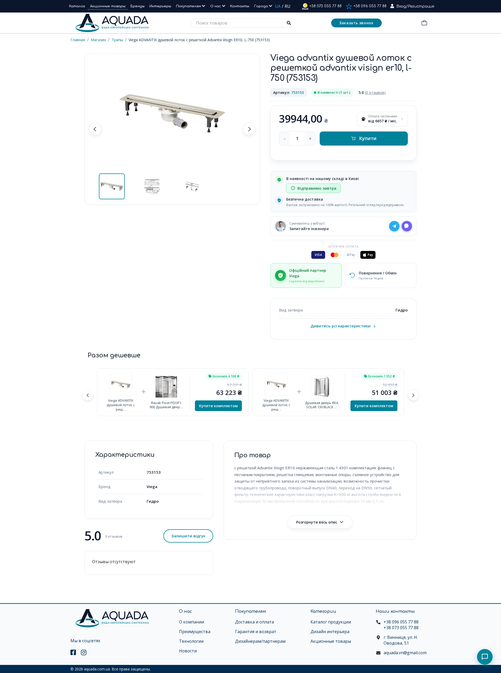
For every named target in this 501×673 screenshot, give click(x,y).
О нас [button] (216, 6)
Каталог (77, 6)
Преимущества (194, 631)
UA (278, 6)
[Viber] (407, 226)
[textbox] (242, 23)
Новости (188, 651)
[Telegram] (394, 226)
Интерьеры (160, 6)
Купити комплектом (218, 405)
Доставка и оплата (254, 622)
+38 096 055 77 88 (370, 6)
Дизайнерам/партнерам (260, 641)
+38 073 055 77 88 (325, 6)
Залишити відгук (188, 535)
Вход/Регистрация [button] (415, 6)
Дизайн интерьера (330, 631)
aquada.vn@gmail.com (405, 653)
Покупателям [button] (189, 6)
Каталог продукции (331, 622)
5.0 (372, 92)
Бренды (137, 6)
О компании (191, 622)
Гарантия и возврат (255, 631)
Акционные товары (108, 6)
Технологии (191, 641)
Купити (368, 138)
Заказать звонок (356, 22)
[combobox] (242, 23)
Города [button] (261, 6)
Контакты (239, 6)
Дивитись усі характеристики (341, 325)
